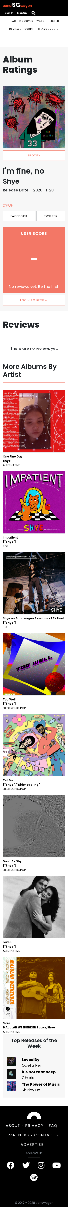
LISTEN (54, 21)
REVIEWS (15, 28)
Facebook (19, 216)
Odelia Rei (31, 1065)
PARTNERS (18, 1135)
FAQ (53, 1125)
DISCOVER (26, 21)
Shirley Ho (31, 1090)
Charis (28, 1077)
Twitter (51, 216)
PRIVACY (34, 1125)
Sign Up (22, 13)
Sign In (9, 13)
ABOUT (13, 1125)
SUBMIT (30, 28)
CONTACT (44, 1135)
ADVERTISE (32, 1144)
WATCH (41, 21)
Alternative (11, 465)
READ (12, 21)
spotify (34, 155)
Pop (5, 546)
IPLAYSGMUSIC (48, 28)
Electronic (11, 708)
